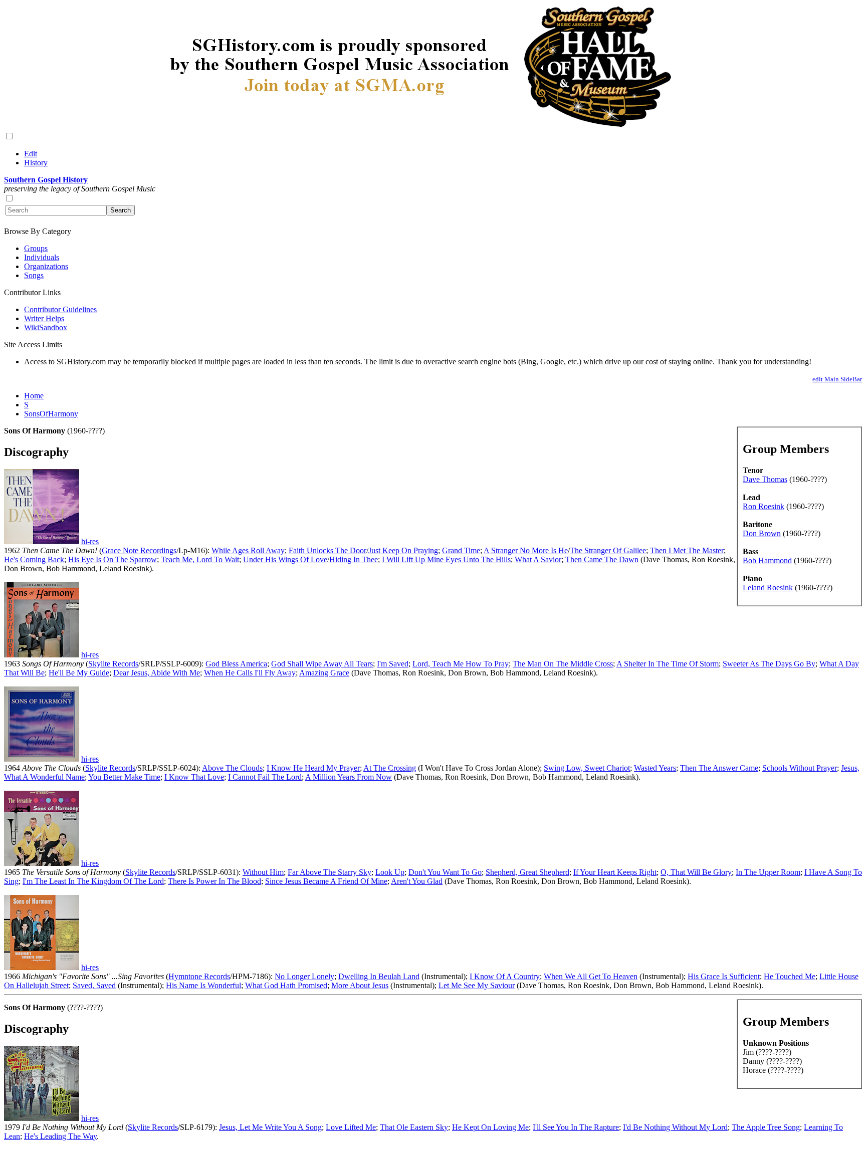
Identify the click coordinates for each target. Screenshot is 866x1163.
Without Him (263, 872)
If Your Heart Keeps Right (615, 872)
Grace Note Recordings (139, 550)
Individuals (41, 257)
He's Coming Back (34, 559)
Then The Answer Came (719, 768)
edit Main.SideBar (837, 379)
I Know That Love (194, 777)
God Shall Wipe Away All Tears (322, 663)
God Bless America (236, 663)
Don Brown (762, 533)
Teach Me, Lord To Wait (200, 559)
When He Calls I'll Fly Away (250, 672)
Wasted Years (655, 768)
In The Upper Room (768, 872)
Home (34, 395)
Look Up (389, 872)
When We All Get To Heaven (590, 976)
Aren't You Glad (417, 881)
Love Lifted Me (351, 1127)
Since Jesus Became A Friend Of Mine (326, 881)
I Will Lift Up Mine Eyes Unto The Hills (446, 559)
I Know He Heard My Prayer (313, 768)
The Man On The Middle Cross (563, 663)
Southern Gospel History (46, 179)
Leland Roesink (768, 587)
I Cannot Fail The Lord (265, 777)
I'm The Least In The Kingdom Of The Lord (93, 881)
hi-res (90, 541)
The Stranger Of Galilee (608, 550)
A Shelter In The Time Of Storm (667, 663)
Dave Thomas (765, 479)
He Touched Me (789, 976)
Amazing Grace (324, 672)
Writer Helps (44, 318)
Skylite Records (113, 663)
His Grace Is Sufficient (724, 976)
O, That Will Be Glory (696, 872)
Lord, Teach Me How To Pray (460, 663)
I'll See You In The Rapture (576, 1127)
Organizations (46, 266)
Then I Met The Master (687, 550)
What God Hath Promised (286, 985)
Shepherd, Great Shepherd (527, 872)
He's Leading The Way (60, 1136)
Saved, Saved (94, 985)
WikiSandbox (45, 327)
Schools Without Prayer (799, 768)
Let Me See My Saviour (477, 985)
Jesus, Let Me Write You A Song (270, 1127)
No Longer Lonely (304, 976)
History (36, 162)
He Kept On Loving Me (490, 1127)
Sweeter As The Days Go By (769, 663)
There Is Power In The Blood (214, 881)
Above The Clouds (232, 768)
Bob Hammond (767, 560)
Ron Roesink (763, 506)
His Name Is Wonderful (203, 985)
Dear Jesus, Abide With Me (156, 672)
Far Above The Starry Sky (329, 872)
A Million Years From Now (348, 777)
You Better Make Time (124, 777)
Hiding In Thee (353, 559)
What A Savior (538, 559)
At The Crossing (389, 768)
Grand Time (461, 550)
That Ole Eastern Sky (414, 1127)
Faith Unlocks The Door (327, 550)
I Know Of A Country (505, 976)
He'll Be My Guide (79, 672)
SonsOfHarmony (51, 413)
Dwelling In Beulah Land (378, 976)
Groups (36, 248)
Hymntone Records (199, 976)
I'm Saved (392, 663)
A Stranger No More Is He (526, 550)
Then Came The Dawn (601, 559)
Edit (30, 153)
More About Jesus (359, 985)
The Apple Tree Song (766, 1127)
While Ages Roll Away (248, 550)
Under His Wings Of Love (285, 559)
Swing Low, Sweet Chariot (587, 768)
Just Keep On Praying (403, 550)
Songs (34, 275)
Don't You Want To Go (445, 872)
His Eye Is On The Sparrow (112, 559)
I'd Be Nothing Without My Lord (675, 1127)
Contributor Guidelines (60, 309)
